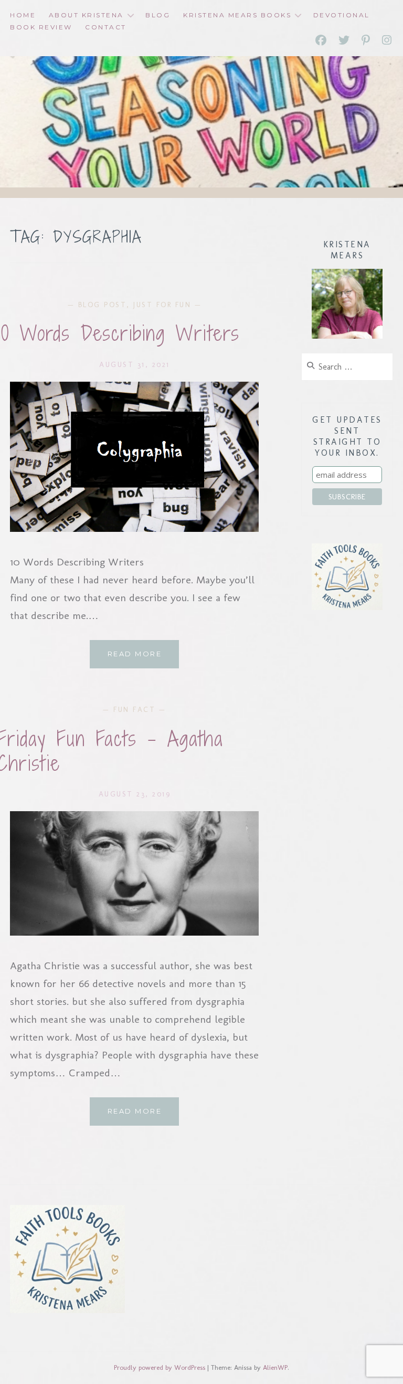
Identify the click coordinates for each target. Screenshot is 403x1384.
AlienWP (275, 1367)
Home (23, 15)
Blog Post (102, 304)
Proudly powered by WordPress (159, 1367)
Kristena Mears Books (237, 15)
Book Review (41, 27)
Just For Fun (162, 304)
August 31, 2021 (134, 364)
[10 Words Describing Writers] (134, 528)
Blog (157, 15)
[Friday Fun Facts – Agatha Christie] (134, 932)
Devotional (341, 15)
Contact (105, 27)
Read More (143, 658)
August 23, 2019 (135, 794)
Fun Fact (134, 709)
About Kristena (86, 15)
